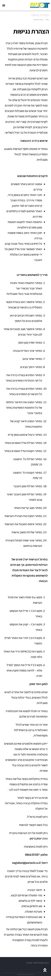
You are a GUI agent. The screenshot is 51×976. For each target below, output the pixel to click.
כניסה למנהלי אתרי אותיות (38, 963)
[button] (3, 5)
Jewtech (30, 974)
